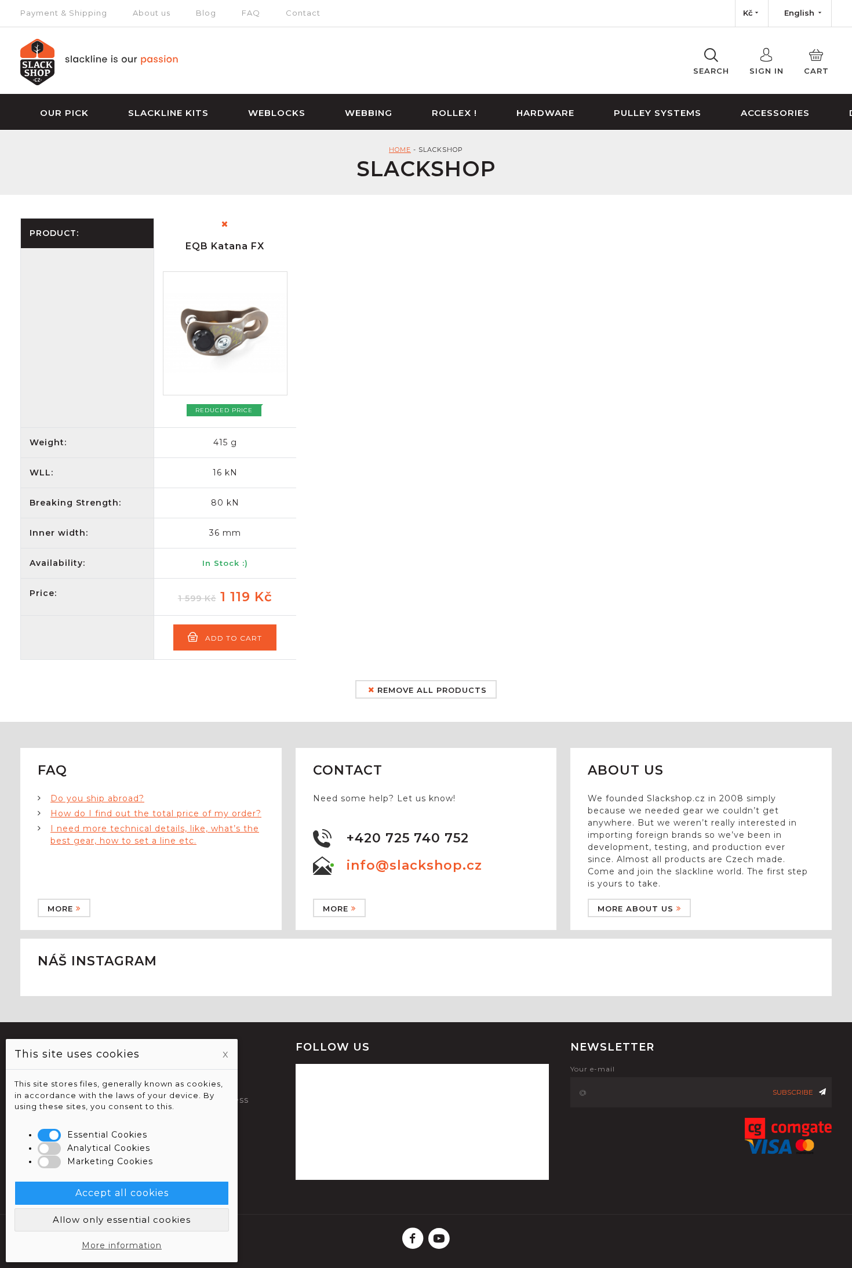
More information (122, 1245)
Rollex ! (454, 112)
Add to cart (233, 638)
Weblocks (276, 112)
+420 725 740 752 (408, 838)
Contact (303, 12)
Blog (206, 12)
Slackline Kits (168, 112)
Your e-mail (592, 1068)
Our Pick (64, 112)
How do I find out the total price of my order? (155, 813)
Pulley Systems (657, 112)
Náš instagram (97, 961)
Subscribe (793, 1092)
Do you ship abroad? (97, 798)
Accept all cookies (122, 1192)
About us (151, 12)
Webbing (368, 112)
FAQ (251, 12)
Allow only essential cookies (122, 1219)
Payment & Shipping (63, 12)
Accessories (775, 112)
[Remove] (225, 224)
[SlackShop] (99, 82)
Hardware (545, 112)
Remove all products (430, 690)
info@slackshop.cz (414, 865)
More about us (635, 908)
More (60, 908)
